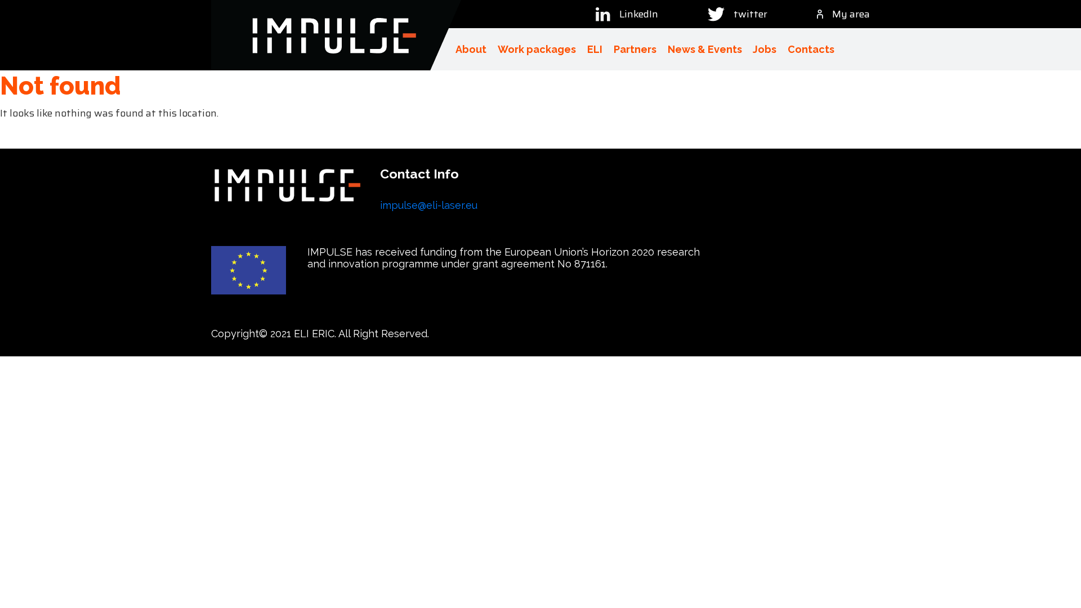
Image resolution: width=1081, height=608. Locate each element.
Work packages (537, 49)
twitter (750, 14)
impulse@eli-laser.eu (428, 205)
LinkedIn (638, 14)
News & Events (705, 49)
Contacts (811, 49)
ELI (594, 49)
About (470, 49)
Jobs (764, 49)
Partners (635, 49)
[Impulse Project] (336, 35)
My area (851, 14)
